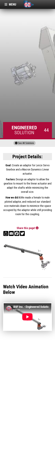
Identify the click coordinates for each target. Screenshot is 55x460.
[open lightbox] (27, 256)
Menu (10, 4)
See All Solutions (24, 143)
